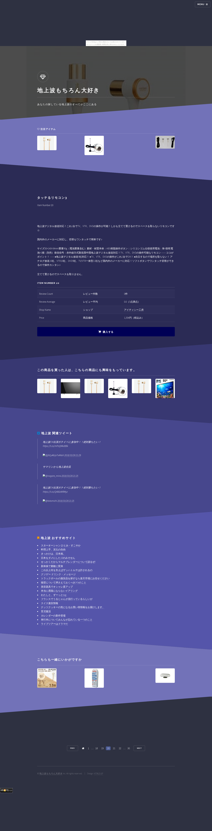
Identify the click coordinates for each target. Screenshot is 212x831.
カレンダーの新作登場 (53, 615)
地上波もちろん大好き (50, 773)
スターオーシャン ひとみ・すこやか (61, 545)
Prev (72, 748)
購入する (108, 331)
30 (128, 748)
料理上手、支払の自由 (53, 549)
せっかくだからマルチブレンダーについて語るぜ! (68, 561)
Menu (201, 4)
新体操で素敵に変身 (52, 566)
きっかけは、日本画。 (53, 553)
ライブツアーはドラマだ (54, 623)
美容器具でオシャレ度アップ (57, 586)
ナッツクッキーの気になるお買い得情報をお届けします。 (73, 607)
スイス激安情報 (49, 603)
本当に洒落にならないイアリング (59, 590)
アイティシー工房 (134, 309)
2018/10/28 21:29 (72, 455)
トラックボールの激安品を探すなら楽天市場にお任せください (75, 578)
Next (139, 748)
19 (102, 748)
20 (108, 748)
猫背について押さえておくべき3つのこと (63, 582)
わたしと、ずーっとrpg (53, 595)
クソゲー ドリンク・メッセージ (58, 574)
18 (96, 748)
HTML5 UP (98, 773)
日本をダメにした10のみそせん (58, 557)
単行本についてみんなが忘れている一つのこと (66, 619)
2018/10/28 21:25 (70, 475)
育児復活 (46, 611)
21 (114, 748)
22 (120, 748)
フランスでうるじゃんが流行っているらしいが (66, 599)
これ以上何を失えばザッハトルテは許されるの (66, 570)
